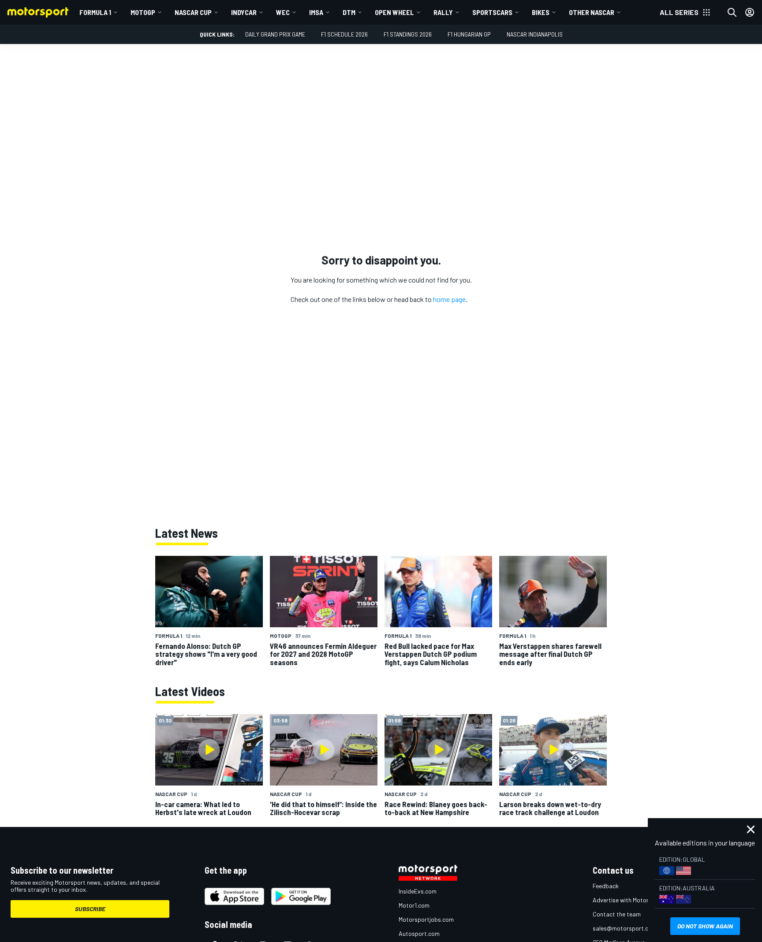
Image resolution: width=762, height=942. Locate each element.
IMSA (316, 12)
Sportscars (492, 12)
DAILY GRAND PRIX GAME (275, 34)
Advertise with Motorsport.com (634, 900)
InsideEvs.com (418, 891)
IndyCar (244, 12)
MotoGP (143, 12)
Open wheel (394, 12)
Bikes (540, 12)
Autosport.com (419, 933)
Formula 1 (95, 12)
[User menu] (749, 12)
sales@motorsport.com (625, 928)
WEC (283, 12)
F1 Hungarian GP (469, 34)
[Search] (732, 12)
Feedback (606, 886)
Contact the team (617, 914)
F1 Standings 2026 (408, 34)
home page (449, 299)
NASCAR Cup (193, 12)
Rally (443, 12)
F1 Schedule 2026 (344, 34)
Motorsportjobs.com (426, 919)
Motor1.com (414, 905)
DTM (349, 12)
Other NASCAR (591, 12)
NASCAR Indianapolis (535, 34)
